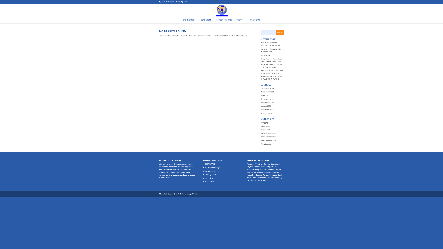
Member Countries (224, 20)
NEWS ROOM (206, 20)
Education (240, 20)
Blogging (264, 123)
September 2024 (267, 88)
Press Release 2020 (268, 137)
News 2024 (265, 55)
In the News (265, 126)
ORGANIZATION (189, 20)
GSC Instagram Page (212, 171)
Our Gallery (209, 178)
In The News (209, 182)
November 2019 (267, 109)
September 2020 (267, 102)
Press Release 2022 (268, 140)
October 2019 (266, 113)
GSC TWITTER (210, 164)
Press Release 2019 (268, 133)
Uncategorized (266, 144)
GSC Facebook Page (212, 167)
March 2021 (265, 95)
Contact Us (255, 20)
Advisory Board (210, 175)
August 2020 (266, 106)
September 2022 (267, 92)
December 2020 (267, 99)
